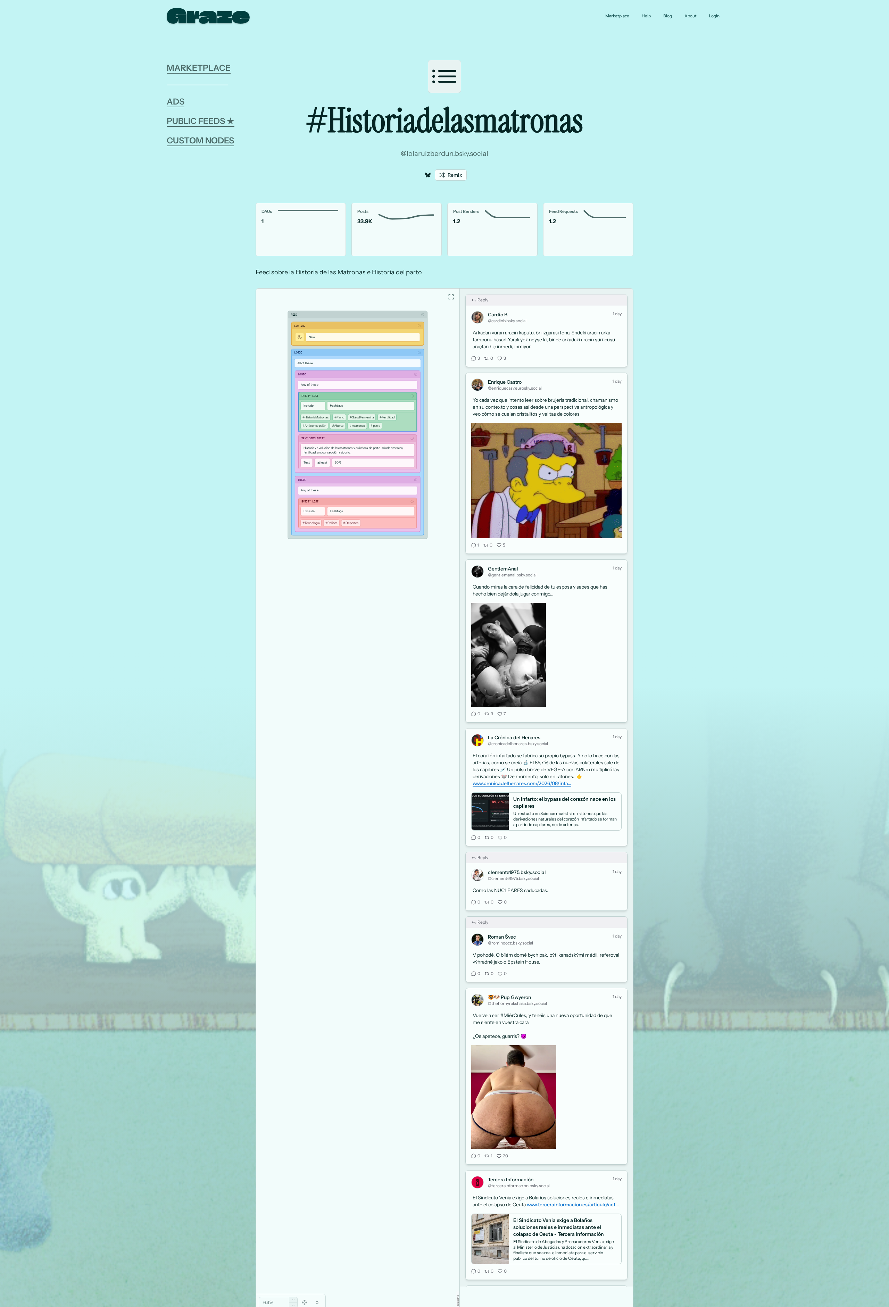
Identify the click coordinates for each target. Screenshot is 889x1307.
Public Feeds (200, 121)
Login (714, 15)
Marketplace (617, 15)
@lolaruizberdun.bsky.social (444, 153)
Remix (455, 175)
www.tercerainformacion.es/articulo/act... (573, 1180)
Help (646, 15)
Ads (175, 102)
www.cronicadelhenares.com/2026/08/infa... (522, 759)
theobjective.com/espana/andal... (510, 1302)
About (690, 15)
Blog (667, 15)
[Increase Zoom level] (293, 1299)
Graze (208, 15)
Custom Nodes (200, 140)
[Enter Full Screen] (451, 272)
